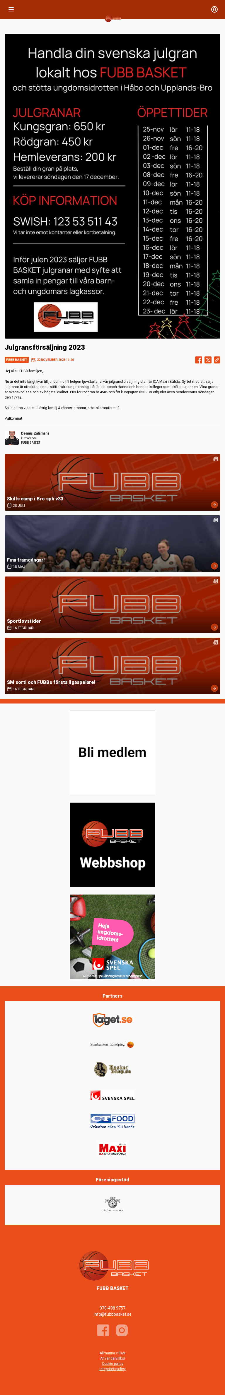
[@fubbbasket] (122, 1330)
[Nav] (11, 9)
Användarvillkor (112, 1358)
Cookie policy (112, 1364)
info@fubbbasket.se (113, 1314)
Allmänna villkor (112, 1353)
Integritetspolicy (113, 1369)
